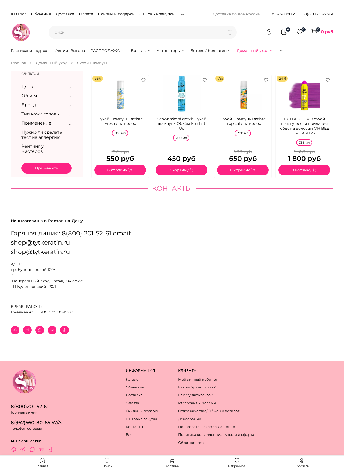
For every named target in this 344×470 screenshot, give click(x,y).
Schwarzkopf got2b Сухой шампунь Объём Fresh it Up (181, 123)
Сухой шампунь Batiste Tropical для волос (243, 121)
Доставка (65, 14)
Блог (130, 435)
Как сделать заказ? (195, 395)
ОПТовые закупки (157, 14)
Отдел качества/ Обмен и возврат (208, 411)
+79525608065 (282, 14)
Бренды (138, 50)
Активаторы (169, 50)
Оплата (86, 14)
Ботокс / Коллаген (209, 50)
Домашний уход (252, 50)
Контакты (134, 427)
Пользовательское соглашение (206, 427)
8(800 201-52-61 (318, 14)
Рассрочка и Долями (197, 403)
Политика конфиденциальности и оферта (216, 435)
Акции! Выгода (70, 50)
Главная (18, 63)
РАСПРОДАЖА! (106, 50)
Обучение (41, 14)
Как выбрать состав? (197, 387)
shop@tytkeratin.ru (40, 252)
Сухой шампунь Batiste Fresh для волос (120, 121)
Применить (46, 168)
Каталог (18, 14)
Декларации (189, 419)
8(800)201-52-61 (30, 406)
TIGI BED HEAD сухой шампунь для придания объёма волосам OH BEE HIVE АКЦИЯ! (304, 126)
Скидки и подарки (116, 14)
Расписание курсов (30, 50)
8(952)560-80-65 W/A (36, 422)
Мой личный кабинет (197, 379)
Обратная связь (192, 443)
